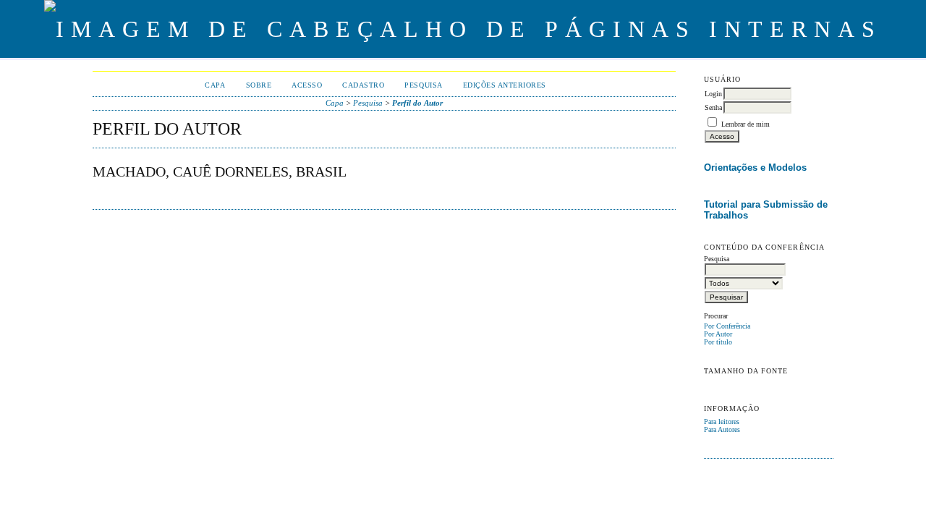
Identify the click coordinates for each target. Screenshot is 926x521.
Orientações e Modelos (755, 167)
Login (713, 94)
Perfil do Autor (417, 102)
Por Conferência (727, 326)
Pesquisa (423, 85)
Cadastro (363, 85)
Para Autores (722, 429)
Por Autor (718, 334)
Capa (215, 85)
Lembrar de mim (745, 124)
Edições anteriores (504, 85)
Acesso (307, 85)
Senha (713, 107)
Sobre (259, 85)
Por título (718, 342)
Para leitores (721, 421)
